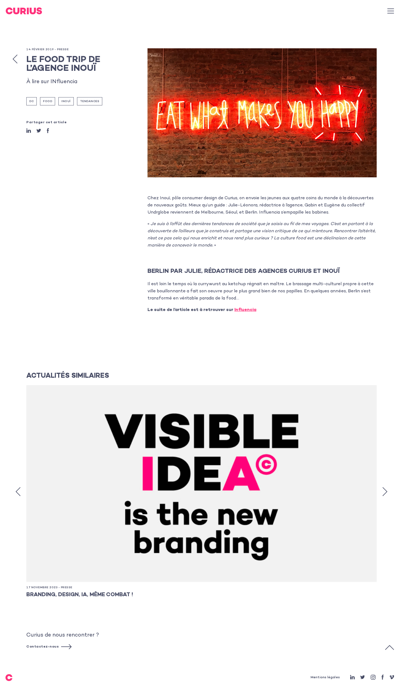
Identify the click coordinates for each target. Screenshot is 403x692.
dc (31, 101)
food (47, 101)
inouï (66, 101)
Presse (63, 49)
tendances (90, 101)
